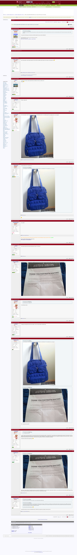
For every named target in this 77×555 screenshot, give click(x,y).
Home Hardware (5, 102)
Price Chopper (5, 124)
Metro (4, 115)
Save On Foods (5, 132)
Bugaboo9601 (15, 261)
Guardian (4, 99)
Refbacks (13, 531)
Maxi (3, 114)
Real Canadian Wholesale (6, 129)
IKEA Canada (5, 105)
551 (16, 44)
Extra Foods (4, 91)
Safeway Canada (5, 131)
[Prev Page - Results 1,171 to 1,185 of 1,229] (60, 22)
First (59, 22)
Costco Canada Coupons (6, 90)
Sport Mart (4, 135)
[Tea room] (53, 3)
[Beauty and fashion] (54, 3)
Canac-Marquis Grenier (6, 88)
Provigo (4, 126)
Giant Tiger (4, 98)
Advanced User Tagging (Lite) (34, 551)
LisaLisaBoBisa (23, 72)
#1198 (73, 429)
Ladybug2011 (28, 72)
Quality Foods (5, 127)
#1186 (73, 28)
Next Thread (45, 519)
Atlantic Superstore (5, 84)
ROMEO (23, 235)
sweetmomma (15, 222)
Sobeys (4, 134)
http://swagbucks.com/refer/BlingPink (26, 239)
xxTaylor (16, 324)
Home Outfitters (5, 103)
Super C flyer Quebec (6, 137)
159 (16, 314)
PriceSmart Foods (5, 125)
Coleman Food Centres (6, 89)
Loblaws (4, 109)
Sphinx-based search (41, 552)
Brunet (4, 86)
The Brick (4, 139)
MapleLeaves (16, 498)
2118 (71, 24)
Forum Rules (30, 532)
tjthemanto (16, 165)
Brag (48, 5)
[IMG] (29, 527)
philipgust (16, 99)
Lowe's (4, 111)
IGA (3, 104)
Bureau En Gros (5, 87)
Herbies (4, 100)
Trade (58, 5)
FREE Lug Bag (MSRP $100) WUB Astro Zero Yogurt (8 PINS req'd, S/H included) (26, 24)
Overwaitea (4, 120)
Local (52, 5)
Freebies (34, 5)
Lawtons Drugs (5, 108)
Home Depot (4, 101)
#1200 (73, 496)
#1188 (73, 78)
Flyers (38, 5)
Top (41, 5)
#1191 (73, 163)
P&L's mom (15, 59)
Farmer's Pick (5, 94)
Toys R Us (4, 141)
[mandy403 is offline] (16, 120)
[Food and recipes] (56, 3)
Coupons (30, 5)
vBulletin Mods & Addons (39, 551)
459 (16, 231)
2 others (32, 72)
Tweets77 (23, 511)
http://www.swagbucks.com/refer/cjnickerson (26, 75)
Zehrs (4, 147)
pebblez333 (16, 452)
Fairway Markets (5, 92)
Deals (25, 5)
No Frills (4, 119)
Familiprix (4, 93)
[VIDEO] (30, 528)
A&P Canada (4, 83)
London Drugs (5, 110)
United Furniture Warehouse (5, 144)
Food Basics (4, 95)
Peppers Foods (5, 122)
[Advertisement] (28, 54)
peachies (26, 72)
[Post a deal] (59, 3)
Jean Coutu (4, 106)
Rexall (4, 130)
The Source (4, 140)
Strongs (4, 136)
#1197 (73, 338)
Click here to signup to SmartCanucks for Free (17, 50)
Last (72, 22)
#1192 (73, 220)
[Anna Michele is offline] (16, 36)
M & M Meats (5, 112)
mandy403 (16, 114)
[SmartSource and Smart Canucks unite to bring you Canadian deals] (6, 77)
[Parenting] (57, 3)
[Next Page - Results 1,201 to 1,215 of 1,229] (71, 22)
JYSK (4, 107)
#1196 (73, 322)
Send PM (67, 96)
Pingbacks (13, 530)
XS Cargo (4, 146)
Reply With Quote (72, 96)
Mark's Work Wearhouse (6, 113)
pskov (15, 80)
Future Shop (4, 97)
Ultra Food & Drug (5, 142)
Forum (21, 5)
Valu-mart (4, 145)
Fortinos (4, 96)
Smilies (30, 526)
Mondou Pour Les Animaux (6, 116)
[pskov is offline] (16, 85)
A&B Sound (4, 82)
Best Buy (4, 85)
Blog (18, 5)
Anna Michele (15, 30)
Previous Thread (40, 519)
